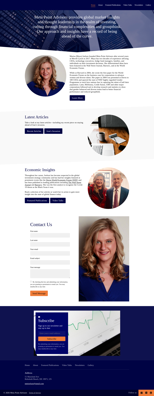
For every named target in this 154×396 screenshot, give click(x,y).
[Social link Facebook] (142, 393)
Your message (35, 267)
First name (34, 231)
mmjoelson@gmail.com (34, 383)
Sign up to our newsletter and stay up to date (50, 327)
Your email (34, 249)
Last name (34, 240)
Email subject (35, 258)
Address (28, 373)
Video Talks (127, 5)
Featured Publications (113, 5)
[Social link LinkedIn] (151, 393)
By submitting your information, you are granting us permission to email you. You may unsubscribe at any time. (51, 346)
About (100, 5)
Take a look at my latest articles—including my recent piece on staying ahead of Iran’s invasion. (54, 123)
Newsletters (139, 5)
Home (93, 5)
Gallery (148, 5)
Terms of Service (35, 393)
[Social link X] (146, 393)
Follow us (133, 392)
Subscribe (46, 320)
